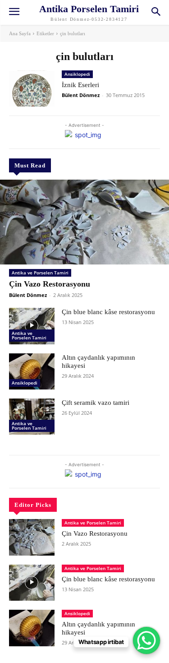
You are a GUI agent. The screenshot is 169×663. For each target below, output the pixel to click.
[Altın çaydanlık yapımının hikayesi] (32, 371)
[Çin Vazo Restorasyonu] (84, 222)
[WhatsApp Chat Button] (146, 640)
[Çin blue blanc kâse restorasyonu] (32, 326)
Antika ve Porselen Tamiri (40, 272)
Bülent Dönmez (28, 295)
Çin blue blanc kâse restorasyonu (108, 311)
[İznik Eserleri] (32, 88)
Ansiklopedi (24, 383)
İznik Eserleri (80, 84)
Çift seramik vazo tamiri (95, 402)
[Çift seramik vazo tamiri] (32, 417)
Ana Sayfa (20, 33)
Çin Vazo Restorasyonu (49, 283)
